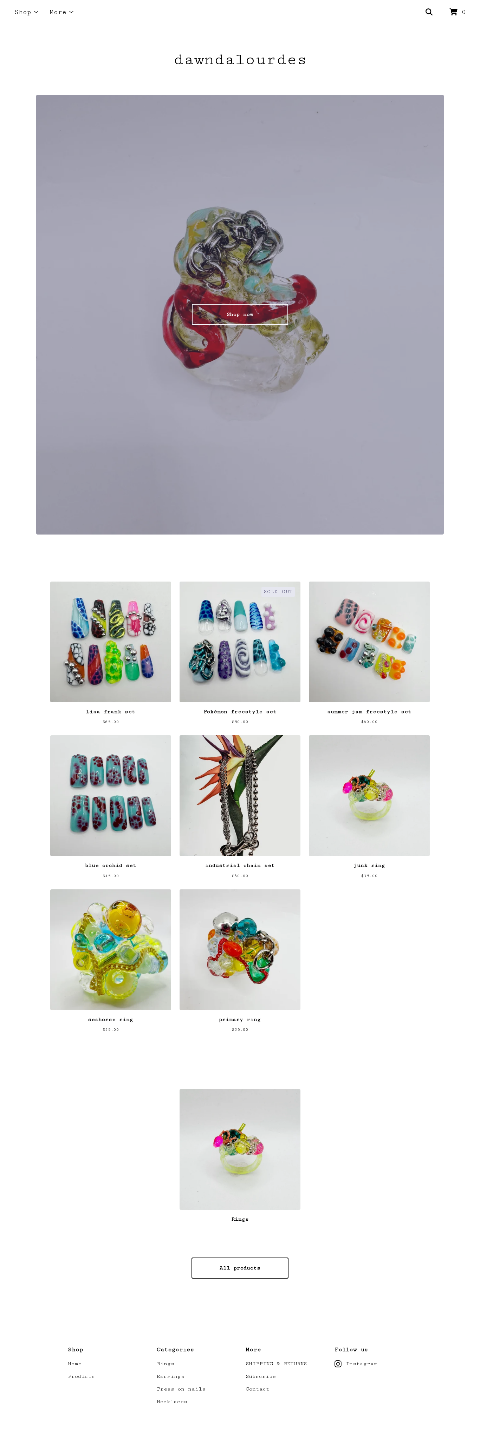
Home (75, 1364)
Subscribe (261, 1376)
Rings (165, 1364)
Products (81, 1376)
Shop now (240, 314)
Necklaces (172, 1402)
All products (240, 1268)
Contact (258, 1389)
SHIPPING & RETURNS (276, 1364)
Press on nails (181, 1389)
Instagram (361, 1364)
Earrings (170, 1376)
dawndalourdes (240, 59)
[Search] (429, 12)
